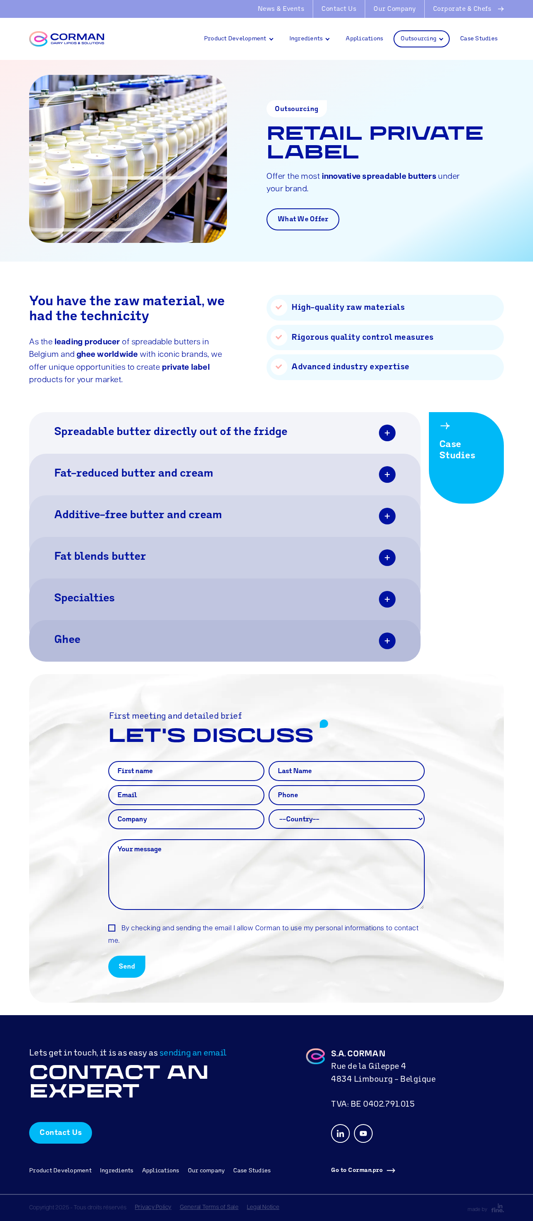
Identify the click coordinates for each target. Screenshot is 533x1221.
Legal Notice (263, 1207)
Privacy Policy (153, 1207)
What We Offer (303, 219)
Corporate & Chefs (462, 9)
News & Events (281, 9)
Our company (206, 1171)
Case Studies (479, 39)
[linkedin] (340, 1133)
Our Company (395, 9)
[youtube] (363, 1133)
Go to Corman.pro (357, 1170)
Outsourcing (418, 39)
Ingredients (306, 39)
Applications (364, 39)
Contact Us (338, 9)
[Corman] (70, 39)
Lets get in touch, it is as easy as (128, 1053)
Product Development (235, 39)
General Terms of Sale (209, 1207)
